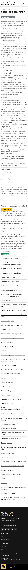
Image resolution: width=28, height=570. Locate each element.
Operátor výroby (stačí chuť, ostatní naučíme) (13, 462)
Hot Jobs (4, 546)
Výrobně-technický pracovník (9, 424)
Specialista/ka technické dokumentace (11, 325)
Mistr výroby (4, 483)
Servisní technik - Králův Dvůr (9, 453)
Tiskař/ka (3, 351)
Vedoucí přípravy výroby (7, 382)
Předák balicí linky (6, 391)
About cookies (19, 553)
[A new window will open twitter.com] (2, 529)
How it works (5, 539)
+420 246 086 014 (9, 524)
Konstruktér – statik (6, 457)
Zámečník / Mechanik (7, 403)
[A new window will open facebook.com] (5, 529)
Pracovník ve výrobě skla (8, 277)
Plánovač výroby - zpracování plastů (11, 399)
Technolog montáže (6, 443)
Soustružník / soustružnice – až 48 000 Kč (12, 438)
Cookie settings (5, 555)
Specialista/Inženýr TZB (7, 321)
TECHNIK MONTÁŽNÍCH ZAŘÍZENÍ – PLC (12, 466)
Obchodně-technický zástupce (9, 258)
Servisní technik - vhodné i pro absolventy (12, 414)
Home (3, 536)
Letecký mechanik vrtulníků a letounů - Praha (13, 311)
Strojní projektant (6, 329)
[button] (23, 3)
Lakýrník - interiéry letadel (8, 365)
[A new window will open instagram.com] (8, 529)
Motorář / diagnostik (7, 342)
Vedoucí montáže (6, 300)
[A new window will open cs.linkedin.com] (12, 529)
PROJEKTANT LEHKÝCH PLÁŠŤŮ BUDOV (12, 269)
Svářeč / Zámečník (6, 386)
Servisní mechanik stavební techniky (11, 290)
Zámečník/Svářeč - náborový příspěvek (12, 334)
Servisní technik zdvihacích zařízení (10, 286)
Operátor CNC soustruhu (8, 493)
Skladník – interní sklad (7, 470)
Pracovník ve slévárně (7, 395)
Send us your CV (6, 209)
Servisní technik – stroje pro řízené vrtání (12, 338)
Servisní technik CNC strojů (8, 428)
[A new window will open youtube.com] (15, 529)
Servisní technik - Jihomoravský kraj (11, 474)
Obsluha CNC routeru (7, 346)
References (5, 549)
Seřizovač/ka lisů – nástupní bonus (10, 281)
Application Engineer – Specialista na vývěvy (13, 355)
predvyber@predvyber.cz (8, 223)
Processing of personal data (7, 553)
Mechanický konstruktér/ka (8, 378)
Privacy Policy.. (19, 248)
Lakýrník (3, 479)
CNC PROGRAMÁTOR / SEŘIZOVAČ (10, 374)
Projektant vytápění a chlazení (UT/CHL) (12, 369)
